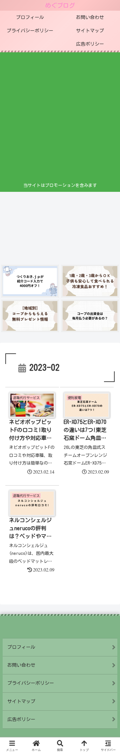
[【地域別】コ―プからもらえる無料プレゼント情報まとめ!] (30, 316)
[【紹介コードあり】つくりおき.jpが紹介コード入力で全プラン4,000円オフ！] (30, 281)
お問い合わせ (21, 665)
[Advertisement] (60, 118)
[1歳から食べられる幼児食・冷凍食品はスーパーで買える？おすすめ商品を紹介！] (90, 281)
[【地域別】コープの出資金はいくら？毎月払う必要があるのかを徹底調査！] (90, 316)
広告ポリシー (21, 719)
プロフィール (21, 647)
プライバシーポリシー (30, 683)
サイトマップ (21, 701)
